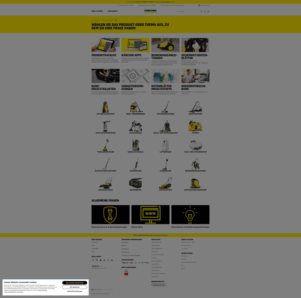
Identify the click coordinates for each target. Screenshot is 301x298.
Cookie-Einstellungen (74, 291)
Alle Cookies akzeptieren (74, 283)
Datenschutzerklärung (10, 292)
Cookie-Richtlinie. (42, 290)
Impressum (20, 292)
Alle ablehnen (75, 287)
